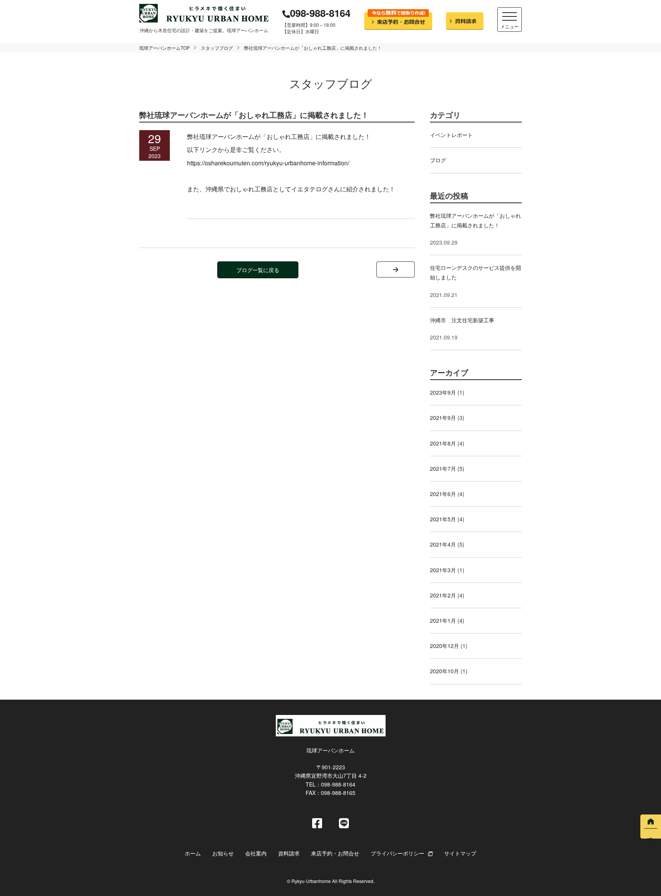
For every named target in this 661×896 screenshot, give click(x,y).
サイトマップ (460, 853)
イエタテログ (309, 188)
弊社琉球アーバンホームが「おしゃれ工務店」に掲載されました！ (475, 220)
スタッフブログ (217, 47)
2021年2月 (443, 595)
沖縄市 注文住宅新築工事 (462, 320)
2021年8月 (443, 443)
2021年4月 (443, 544)
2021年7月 (443, 468)
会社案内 (256, 853)
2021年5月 (443, 519)
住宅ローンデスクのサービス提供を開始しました (475, 272)
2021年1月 (443, 620)
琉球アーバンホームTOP (164, 47)
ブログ (438, 160)
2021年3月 (443, 570)
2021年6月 (443, 494)
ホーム (193, 853)
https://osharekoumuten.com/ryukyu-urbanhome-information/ (268, 162)
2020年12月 (444, 646)
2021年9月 (443, 417)
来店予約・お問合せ (335, 853)
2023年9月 (443, 392)
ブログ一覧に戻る (257, 270)
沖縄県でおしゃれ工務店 (239, 188)
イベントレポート (451, 135)
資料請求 (289, 853)
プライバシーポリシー (397, 853)
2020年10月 (444, 671)
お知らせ (223, 853)
